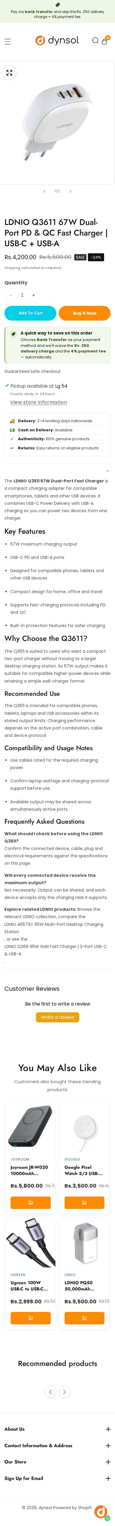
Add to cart (30, 313)
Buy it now (84, 313)
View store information (38, 402)
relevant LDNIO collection (30, 917)
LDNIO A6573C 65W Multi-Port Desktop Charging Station (53, 928)
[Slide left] (44, 191)
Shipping (12, 268)
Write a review (57, 1017)
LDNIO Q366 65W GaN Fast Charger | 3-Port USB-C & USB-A (55, 950)
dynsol (45, 1508)
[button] (95, 41)
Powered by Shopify (73, 1508)
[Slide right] (70, 191)
